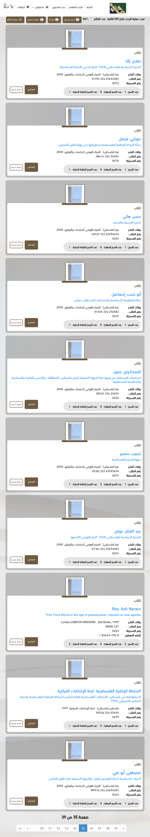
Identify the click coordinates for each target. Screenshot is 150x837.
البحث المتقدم (76, 7)
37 (99, 827)
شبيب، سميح (130, 453)
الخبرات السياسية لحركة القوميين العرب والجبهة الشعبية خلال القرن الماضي (94, 778)
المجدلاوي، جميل (127, 371)
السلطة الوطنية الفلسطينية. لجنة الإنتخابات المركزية (99, 690)
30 (42, 827)
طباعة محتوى (33, 19)
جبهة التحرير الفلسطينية (126, 459)
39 (116, 827)
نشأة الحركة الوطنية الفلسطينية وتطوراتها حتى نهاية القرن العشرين (100, 144)
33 (66, 827)
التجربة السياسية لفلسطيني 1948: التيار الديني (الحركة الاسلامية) (100, 66)
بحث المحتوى (58, 7)
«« (20, 827)
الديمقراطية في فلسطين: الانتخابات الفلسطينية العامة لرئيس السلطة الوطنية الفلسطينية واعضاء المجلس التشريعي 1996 (80, 698)
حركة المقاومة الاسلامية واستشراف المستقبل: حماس (107, 299)
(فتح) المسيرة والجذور (127, 221)
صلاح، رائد (133, 60)
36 (91, 827)
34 (75, 827)
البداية (89, 7)
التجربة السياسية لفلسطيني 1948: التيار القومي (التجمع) (106, 536)
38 (108, 827)
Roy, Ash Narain (126, 608)
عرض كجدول (69, 19)
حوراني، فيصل (130, 138)
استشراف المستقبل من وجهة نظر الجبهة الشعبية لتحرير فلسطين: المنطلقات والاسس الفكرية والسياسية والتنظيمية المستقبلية (76, 379)
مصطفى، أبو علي (127, 772)
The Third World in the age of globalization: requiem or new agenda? (93, 614)
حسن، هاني (132, 216)
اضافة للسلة (16, 89)
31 (50, 827)
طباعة (51, 19)
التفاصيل (31, 89)
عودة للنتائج (12, 19)
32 (58, 827)
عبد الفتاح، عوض (127, 531)
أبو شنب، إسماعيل (126, 294)
